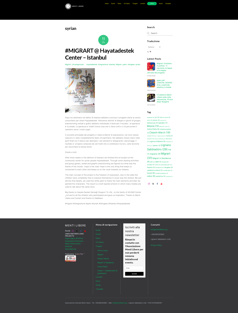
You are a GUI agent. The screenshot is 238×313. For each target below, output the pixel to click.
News (119, 3)
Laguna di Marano (157, 141)
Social (98, 285)
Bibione (153, 126)
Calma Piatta (153, 129)
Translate (99, 289)
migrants (155, 154)
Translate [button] (168, 3)
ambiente (150, 117)
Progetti (135, 3)
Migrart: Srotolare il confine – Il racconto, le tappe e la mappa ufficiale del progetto (159, 68)
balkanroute (152, 123)
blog (161, 126)
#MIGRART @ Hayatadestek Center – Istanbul (99, 54)
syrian (137, 64)
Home (106, 3)
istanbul (112, 64)
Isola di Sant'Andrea (159, 138)
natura (157, 164)
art (157, 117)
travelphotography (161, 173)
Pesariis (151, 167)
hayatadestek (91, 64)
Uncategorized (78, 64)
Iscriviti (134, 274)
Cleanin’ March (103, 259)
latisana (149, 145)
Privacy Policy (156, 245)
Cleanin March (159, 132)
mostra (165, 162)
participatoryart (166, 164)
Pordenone (159, 167)
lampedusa (169, 141)
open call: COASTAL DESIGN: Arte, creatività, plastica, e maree (164, 83)
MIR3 (152, 162)
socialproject (167, 170)
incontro (150, 138)
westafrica (160, 176)
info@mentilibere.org (159, 229)
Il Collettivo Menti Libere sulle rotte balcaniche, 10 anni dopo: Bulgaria (165, 98)
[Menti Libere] (74, 8)
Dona (152, 3)
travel (151, 173)
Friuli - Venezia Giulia (160, 136)
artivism (156, 120)
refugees (131, 64)
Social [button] (161, 3)
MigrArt (68, 64)
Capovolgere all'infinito (74, 238)
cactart (166, 126)
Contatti (142, 3)
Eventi (113, 3)
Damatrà (68, 246)
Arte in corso (165, 117)
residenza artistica (155, 170)
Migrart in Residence (105, 263)
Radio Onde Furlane (73, 244)
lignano (156, 145)
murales (150, 165)
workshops (169, 176)
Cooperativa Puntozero (74, 241)
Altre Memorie (70, 249)
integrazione (103, 64)
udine (151, 176)
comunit (150, 136)
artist (149, 120)
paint (125, 64)
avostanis (163, 120)
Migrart (119, 64)
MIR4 (158, 162)
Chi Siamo (127, 3)
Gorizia (169, 136)
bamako (162, 123)
